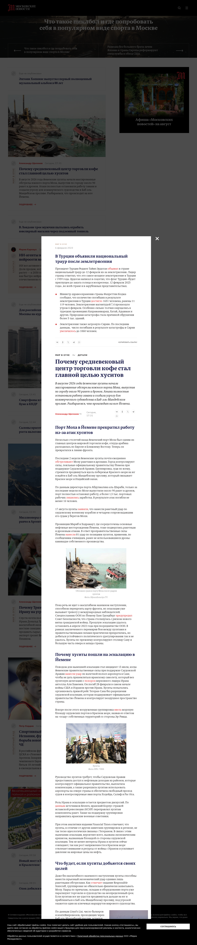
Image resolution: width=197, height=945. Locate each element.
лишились (72, 498)
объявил (113, 269)
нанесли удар (73, 674)
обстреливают (64, 462)
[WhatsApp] (79, 342)
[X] (68, 342)
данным (60, 806)
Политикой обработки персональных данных (100, 936)
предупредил (124, 616)
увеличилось (68, 331)
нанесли (70, 535)
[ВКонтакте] (57, 342)
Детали (82, 355)
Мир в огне (61, 244)
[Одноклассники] (63, 342)
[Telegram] (74, 342)
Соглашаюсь (168, 926)
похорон (90, 681)
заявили (83, 509)
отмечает (97, 883)
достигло (96, 301)
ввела (117, 710)
